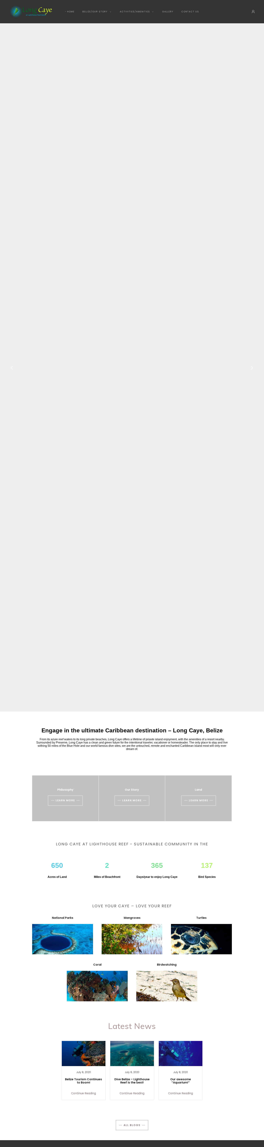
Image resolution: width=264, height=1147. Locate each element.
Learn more (65, 800)
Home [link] (71, 11)
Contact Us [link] (190, 11)
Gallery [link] (167, 11)
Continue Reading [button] (83, 1093)
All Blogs (132, 1125)
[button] (96, 12)
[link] (30, 11)
